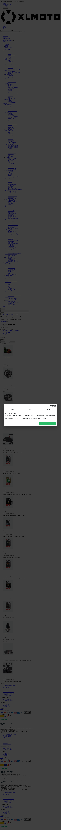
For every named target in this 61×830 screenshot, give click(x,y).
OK (48, 423)
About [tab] (48, 409)
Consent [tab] (12, 409)
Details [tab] (30, 409)
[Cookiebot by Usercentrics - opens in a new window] (51, 406)
